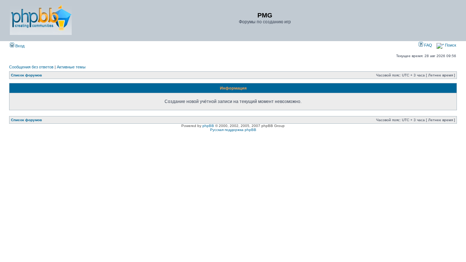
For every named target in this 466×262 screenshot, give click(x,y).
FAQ (427, 45)
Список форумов (26, 75)
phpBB (208, 126)
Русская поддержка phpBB (233, 130)
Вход (19, 46)
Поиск (450, 45)
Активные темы (71, 67)
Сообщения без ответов (31, 67)
